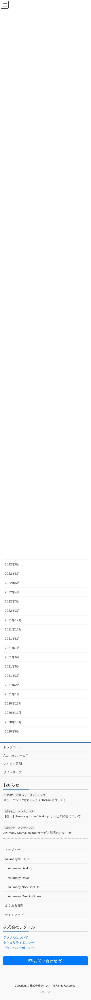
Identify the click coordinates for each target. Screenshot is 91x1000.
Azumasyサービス (15, 755)
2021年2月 (12, 685)
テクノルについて (15, 937)
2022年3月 (12, 601)
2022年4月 (12, 592)
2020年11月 (13, 712)
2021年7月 (12, 648)
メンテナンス (38, 795)
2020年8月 (12, 731)
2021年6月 (12, 657)
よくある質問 (12, 764)
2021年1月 (12, 694)
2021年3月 (12, 675)
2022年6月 (12, 573)
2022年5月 (12, 583)
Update (8, 795)
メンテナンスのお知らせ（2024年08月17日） (35, 800)
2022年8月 (12, 564)
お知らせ (21, 795)
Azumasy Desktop (20, 868)
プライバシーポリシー (18, 948)
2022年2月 (12, 610)
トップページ (12, 747)
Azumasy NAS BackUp (24, 887)
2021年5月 (12, 666)
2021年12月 (13, 620)
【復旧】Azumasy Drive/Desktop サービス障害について (42, 816)
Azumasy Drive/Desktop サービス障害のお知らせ (37, 833)
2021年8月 (12, 638)
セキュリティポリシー (18, 942)
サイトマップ (12, 772)
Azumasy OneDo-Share (24, 896)
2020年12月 (13, 703)
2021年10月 (13, 629)
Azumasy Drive (18, 877)
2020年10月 (13, 722)
